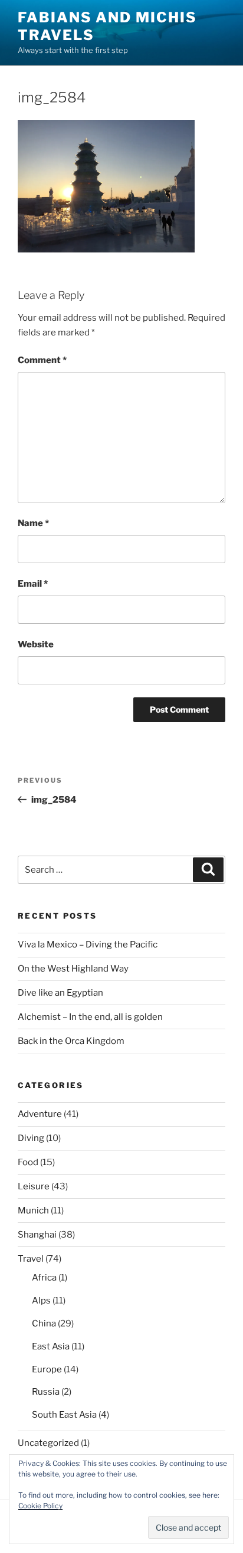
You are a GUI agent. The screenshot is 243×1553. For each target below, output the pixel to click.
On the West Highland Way (73, 968)
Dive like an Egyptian (60, 992)
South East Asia (64, 1414)
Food (28, 1162)
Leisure (34, 1186)
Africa (44, 1277)
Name (33, 523)
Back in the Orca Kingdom (71, 1041)
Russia (46, 1391)
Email (33, 583)
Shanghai (37, 1234)
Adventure (40, 1114)
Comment (42, 360)
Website (36, 644)
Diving (31, 1138)
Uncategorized (48, 1443)
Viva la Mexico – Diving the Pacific (87, 944)
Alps (41, 1300)
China (44, 1323)
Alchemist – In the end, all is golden (90, 1017)
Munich (33, 1210)
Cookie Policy (40, 1505)
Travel (31, 1258)
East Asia (51, 1346)
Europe (47, 1369)
